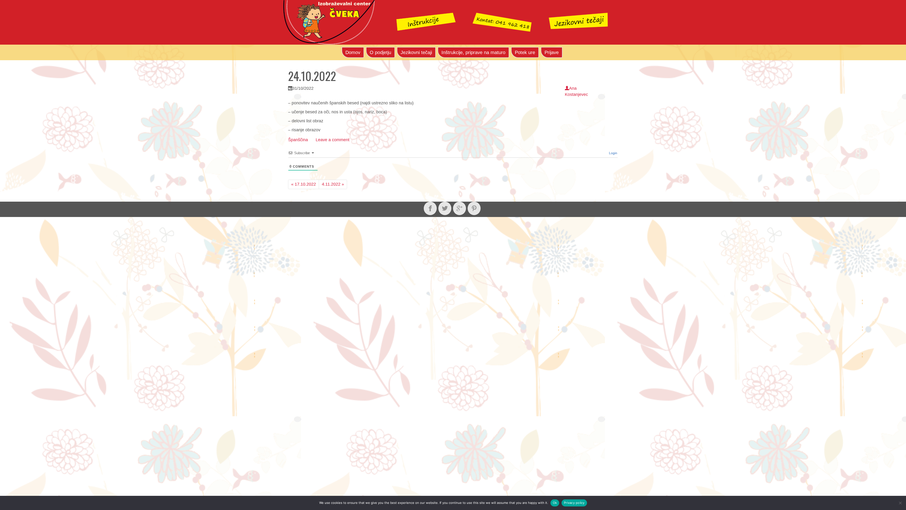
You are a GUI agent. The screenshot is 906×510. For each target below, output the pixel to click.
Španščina (298, 139)
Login (612, 153)
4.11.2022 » (333, 184)
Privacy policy (574, 503)
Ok (555, 503)
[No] (900, 503)
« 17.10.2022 (303, 184)
